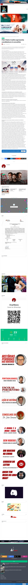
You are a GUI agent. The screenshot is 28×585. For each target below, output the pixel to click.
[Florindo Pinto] (14, 482)
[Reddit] (19, 158)
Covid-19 (5, 36)
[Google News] (14, 155)
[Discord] (14, 499)
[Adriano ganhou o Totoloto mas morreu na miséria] (3, 571)
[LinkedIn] (11, 158)
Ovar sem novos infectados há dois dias (5, 194)
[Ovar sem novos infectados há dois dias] (5, 191)
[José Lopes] (14, 397)
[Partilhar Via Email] (22, 158)
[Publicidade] (14, 298)
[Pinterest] (16, 158)
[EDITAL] (14, 241)
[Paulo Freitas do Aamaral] (14, 407)
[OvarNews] (4, 9)
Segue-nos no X (4, 527)
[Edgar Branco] (14, 367)
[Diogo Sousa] (14, 386)
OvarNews (4, 44)
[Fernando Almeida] (14, 448)
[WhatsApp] (14, 318)
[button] (14, 584)
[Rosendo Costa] (14, 460)
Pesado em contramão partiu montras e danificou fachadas (13, 576)
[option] (14, 177)
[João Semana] (14, 422)
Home (3, 36)
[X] (8, 158)
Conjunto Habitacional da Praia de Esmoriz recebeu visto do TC (22, 190)
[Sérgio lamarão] (14, 436)
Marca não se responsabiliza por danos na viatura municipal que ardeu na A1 (15, 573)
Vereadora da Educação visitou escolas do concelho (13, 190)
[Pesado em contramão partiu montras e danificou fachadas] (3, 577)
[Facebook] (6, 158)
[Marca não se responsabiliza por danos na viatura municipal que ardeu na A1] (3, 574)
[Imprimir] (25, 158)
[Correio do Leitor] (14, 471)
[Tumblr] (14, 158)
